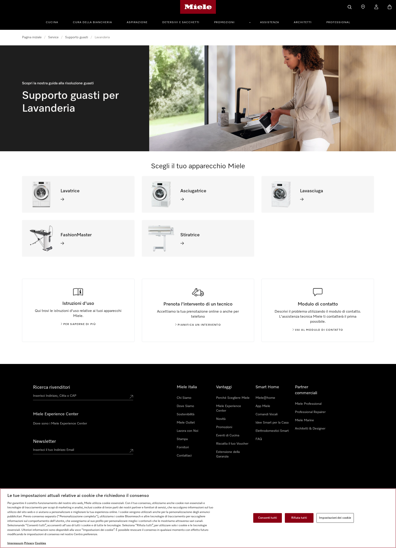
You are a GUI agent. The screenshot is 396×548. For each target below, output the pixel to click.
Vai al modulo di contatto (319, 330)
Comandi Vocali (267, 414)
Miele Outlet (186, 422)
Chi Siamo (184, 397)
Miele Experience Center (228, 408)
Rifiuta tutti (299, 517)
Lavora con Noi (187, 430)
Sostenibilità (185, 414)
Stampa (182, 439)
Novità (221, 419)
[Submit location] (131, 397)
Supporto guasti (76, 37)
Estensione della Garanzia (228, 454)
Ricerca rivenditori (51, 387)
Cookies (40, 543)
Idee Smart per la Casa (272, 422)
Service (53, 37)
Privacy (29, 543)
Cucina (52, 22)
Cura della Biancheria (92, 22)
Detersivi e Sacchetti (180, 22)
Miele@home (265, 397)
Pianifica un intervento (199, 325)
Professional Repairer (310, 412)
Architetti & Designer (310, 428)
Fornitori (183, 447)
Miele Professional (308, 403)
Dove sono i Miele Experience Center (60, 423)
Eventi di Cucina (227, 435)
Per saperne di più (79, 324)
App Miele (263, 406)
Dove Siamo (185, 406)
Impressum (15, 543)
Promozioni (224, 22)
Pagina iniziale (31, 37)
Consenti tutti (267, 517)
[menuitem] (54, 22)
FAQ (259, 439)
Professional (338, 22)
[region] (198, 518)
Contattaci (184, 455)
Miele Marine (304, 420)
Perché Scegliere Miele (233, 397)
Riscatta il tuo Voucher (232, 443)
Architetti (303, 22)
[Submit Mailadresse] (131, 451)
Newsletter (44, 441)
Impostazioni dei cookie (335, 517)
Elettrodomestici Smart (272, 430)
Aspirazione (137, 22)
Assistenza (269, 22)
